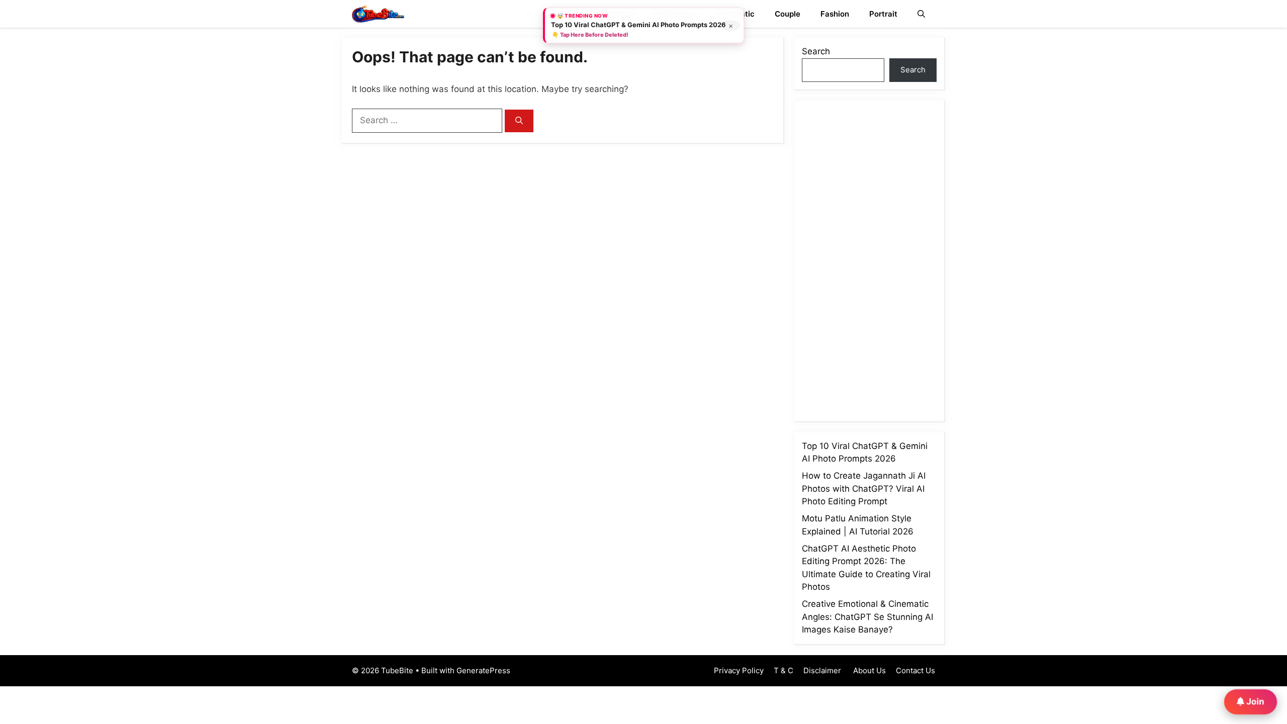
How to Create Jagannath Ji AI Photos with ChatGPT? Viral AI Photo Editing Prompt (864, 488)
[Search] (519, 121)
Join (1254, 701)
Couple (787, 14)
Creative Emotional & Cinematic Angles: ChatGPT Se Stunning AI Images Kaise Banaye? (867, 617)
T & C (783, 670)
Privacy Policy (739, 670)
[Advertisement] (877, 259)
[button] (921, 14)
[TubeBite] (378, 14)
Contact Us (915, 670)
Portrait (883, 14)
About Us (868, 670)
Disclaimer (822, 670)
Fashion (834, 14)
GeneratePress (483, 670)
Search (816, 51)
